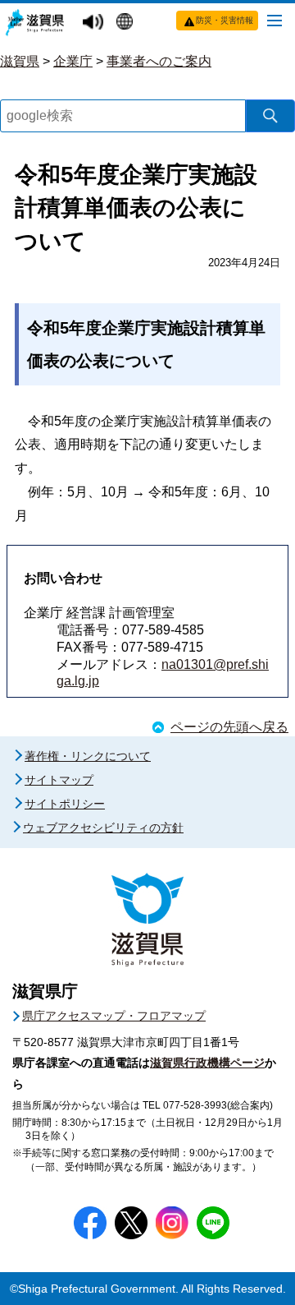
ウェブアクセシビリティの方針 (103, 827)
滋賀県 (19, 61)
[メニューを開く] (274, 19)
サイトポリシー (65, 803)
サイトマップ (59, 779)
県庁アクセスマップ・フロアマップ (114, 1015)
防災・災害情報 (224, 20)
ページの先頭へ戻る (229, 727)
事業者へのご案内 (159, 61)
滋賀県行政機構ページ (207, 1062)
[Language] (126, 23)
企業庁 (73, 61)
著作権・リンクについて (88, 756)
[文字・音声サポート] (95, 23)
